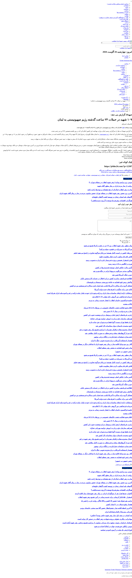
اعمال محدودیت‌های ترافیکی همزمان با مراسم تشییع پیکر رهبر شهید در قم (105, 330)
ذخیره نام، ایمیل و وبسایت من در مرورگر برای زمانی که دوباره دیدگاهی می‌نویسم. (105, 234)
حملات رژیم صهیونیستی (98, 175)
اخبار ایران (125, 565)
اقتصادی (125, 538)
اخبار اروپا (125, 566)
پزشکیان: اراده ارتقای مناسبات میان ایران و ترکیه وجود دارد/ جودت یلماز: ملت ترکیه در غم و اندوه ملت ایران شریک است (89, 293)
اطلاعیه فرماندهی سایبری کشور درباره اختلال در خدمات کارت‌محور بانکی (106, 279)
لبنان (123, 127)
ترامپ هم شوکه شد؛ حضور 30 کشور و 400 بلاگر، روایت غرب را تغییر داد (106, 501)
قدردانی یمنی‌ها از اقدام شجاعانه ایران (118, 512)
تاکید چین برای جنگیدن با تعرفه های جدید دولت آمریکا (113, 289)
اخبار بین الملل (124, 563)
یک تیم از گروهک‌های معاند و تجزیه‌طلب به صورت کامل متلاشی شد (108, 333)
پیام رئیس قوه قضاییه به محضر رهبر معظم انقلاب (114, 348)
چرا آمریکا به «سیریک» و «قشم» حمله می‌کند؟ (115, 249)
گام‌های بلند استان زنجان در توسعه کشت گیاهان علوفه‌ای (112, 197)
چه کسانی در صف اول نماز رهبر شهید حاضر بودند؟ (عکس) (111, 515)
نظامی (113, 111)
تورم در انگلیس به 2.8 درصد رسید (120, 264)
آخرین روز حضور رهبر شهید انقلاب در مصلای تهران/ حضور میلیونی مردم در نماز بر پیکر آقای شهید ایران (95, 193)
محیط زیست (124, 556)
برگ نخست (125, 97)
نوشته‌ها (126, 99)
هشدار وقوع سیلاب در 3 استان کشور (119, 504)
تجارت (126, 546)
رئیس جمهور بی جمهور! (123, 351)
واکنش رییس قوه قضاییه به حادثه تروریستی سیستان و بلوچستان (109, 282)
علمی (126, 542)
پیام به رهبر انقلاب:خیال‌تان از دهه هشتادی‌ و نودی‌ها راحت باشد (109, 190)
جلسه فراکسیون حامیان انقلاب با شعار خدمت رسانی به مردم (110, 300)
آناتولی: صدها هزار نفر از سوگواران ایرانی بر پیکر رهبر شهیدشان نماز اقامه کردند (103, 493)
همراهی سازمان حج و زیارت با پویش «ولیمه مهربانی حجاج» (111, 319)
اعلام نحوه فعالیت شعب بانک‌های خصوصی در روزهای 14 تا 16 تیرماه (108, 308)
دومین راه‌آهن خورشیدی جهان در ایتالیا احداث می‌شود (113, 526)
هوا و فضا (125, 555)
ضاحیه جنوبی (81, 175)
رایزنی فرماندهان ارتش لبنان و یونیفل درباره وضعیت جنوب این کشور (107, 315)
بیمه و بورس (124, 550)
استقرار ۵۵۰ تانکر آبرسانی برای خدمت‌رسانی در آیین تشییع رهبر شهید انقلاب (105, 497)
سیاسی (126, 536)
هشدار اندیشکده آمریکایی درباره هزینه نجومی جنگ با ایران (111, 341)
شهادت (88, 175)
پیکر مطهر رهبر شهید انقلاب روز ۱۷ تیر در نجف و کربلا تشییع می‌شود (108, 246)
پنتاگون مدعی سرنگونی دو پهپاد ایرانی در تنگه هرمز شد (112, 271)
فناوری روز (125, 545)
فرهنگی (126, 540)
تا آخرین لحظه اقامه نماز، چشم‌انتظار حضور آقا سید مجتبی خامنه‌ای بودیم (106, 508)
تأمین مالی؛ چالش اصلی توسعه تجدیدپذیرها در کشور (113, 268)
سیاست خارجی (120, 111)
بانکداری (125, 548)
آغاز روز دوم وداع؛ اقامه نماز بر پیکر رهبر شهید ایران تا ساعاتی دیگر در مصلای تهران (102, 344)
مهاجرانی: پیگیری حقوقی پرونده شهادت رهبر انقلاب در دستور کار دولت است (105, 519)
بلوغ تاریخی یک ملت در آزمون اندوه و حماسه (116, 530)
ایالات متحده (127, 304)
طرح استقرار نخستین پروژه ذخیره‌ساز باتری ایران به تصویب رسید (109, 260)
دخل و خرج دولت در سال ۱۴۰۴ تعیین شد (117, 311)
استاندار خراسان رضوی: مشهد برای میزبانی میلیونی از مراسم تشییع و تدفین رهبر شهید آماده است (97, 523)
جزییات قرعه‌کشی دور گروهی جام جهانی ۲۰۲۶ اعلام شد (112, 297)
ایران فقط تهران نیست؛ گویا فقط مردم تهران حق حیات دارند (110, 322)
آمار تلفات (118, 175)
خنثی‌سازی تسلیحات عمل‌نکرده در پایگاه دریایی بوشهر (113, 337)
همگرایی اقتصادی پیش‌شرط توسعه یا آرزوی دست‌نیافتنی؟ (111, 201)
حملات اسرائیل (110, 175)
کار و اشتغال (124, 553)
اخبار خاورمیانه (124, 561)
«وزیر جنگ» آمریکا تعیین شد (122, 275)
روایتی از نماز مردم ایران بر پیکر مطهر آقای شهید (114, 186)
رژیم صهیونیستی (104, 134)
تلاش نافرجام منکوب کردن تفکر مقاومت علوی (115, 257)
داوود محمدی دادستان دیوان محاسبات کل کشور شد (114, 326)
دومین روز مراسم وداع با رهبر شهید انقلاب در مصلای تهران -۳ (110, 182)
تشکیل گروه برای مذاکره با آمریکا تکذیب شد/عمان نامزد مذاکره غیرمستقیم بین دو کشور (101, 286)
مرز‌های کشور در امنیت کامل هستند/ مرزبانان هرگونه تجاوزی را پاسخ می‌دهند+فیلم (103, 253)
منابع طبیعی (124, 558)
